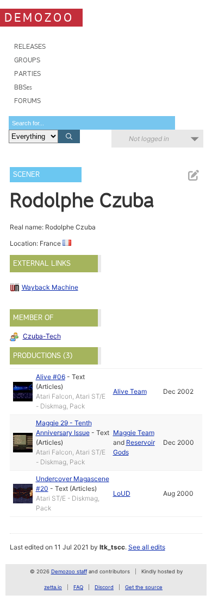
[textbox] (92, 123)
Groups (27, 60)
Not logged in (149, 139)
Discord (104, 587)
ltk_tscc (112, 547)
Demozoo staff (69, 571)
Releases (30, 46)
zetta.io (53, 587)
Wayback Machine (50, 287)
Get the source (144, 587)
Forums (27, 101)
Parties (27, 73)
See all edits (146, 547)
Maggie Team (133, 433)
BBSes (23, 87)
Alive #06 (50, 377)
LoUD (121, 493)
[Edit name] (193, 175)
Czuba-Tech (42, 336)
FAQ (78, 587)
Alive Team (130, 391)
